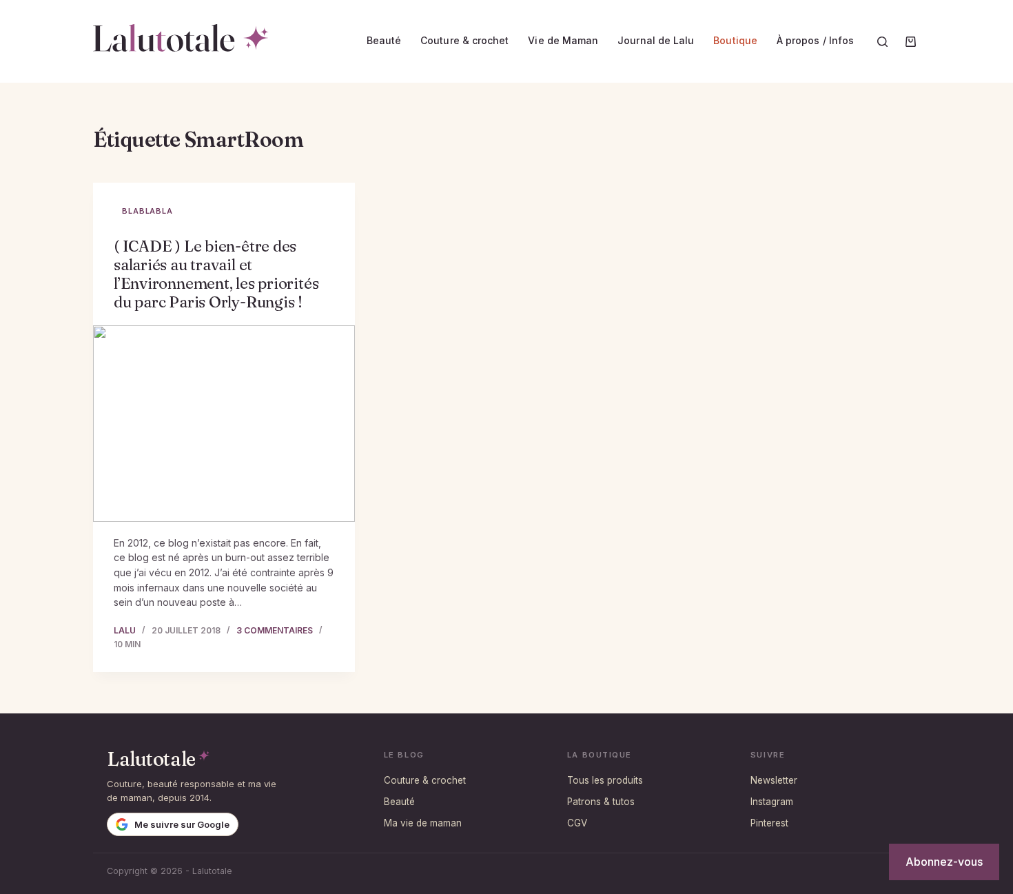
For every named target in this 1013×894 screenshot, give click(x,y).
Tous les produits (605, 780)
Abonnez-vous (944, 861)
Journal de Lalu (655, 40)
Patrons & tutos (601, 801)
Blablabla (147, 211)
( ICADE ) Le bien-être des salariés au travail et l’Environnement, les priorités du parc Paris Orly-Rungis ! (216, 274)
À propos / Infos (815, 40)
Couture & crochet (464, 40)
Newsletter (773, 780)
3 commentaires (274, 630)
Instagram (771, 801)
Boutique (735, 40)
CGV (577, 823)
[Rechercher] (882, 42)
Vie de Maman (563, 40)
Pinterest (769, 823)
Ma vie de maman (423, 823)
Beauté (384, 40)
